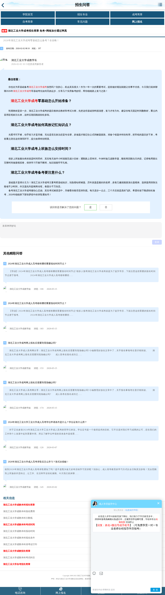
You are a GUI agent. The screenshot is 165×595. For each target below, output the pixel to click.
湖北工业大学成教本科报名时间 (19, 531)
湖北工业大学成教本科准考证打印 (20, 544)
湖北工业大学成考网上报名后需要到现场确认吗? (32, 343)
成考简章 (137, 14)
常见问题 (82, 21)
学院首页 (28, 14)
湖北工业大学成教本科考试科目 (19, 557)
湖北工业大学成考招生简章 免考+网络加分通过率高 (37, 30)
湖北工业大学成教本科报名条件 (19, 537)
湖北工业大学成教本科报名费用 (19, 511)
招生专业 (82, 14)
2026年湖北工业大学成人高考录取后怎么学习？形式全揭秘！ (38, 462)
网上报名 (137, 21)
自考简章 (28, 21)
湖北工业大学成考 (38, 87)
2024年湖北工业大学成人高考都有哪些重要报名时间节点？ (37, 263)
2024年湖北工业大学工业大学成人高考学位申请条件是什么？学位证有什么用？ (47, 422)
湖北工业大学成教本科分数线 (18, 518)
